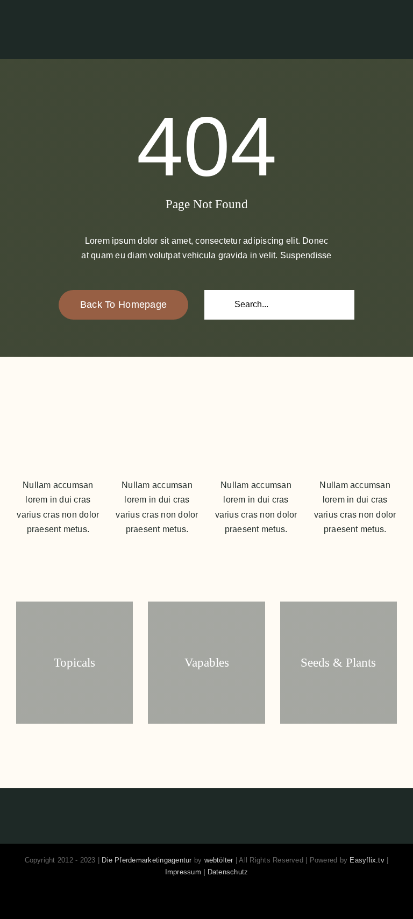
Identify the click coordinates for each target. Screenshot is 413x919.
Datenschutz (228, 872)
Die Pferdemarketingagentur (146, 860)
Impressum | (186, 872)
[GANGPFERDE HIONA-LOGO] (71, 15)
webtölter (218, 860)
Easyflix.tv (367, 860)
